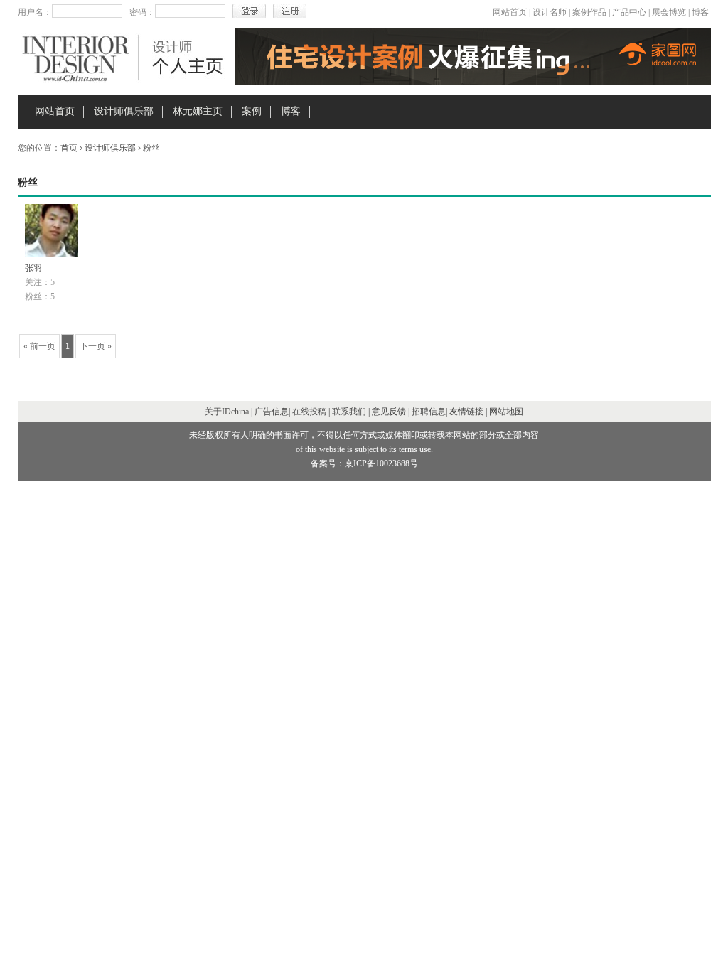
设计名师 (549, 12)
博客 (700, 12)
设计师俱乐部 (124, 111)
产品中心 (629, 12)
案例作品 (589, 12)
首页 (68, 148)
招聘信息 (429, 412)
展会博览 (669, 12)
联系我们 (349, 412)
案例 (252, 111)
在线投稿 (309, 412)
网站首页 (510, 12)
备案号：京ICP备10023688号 (364, 463)
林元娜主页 (198, 111)
